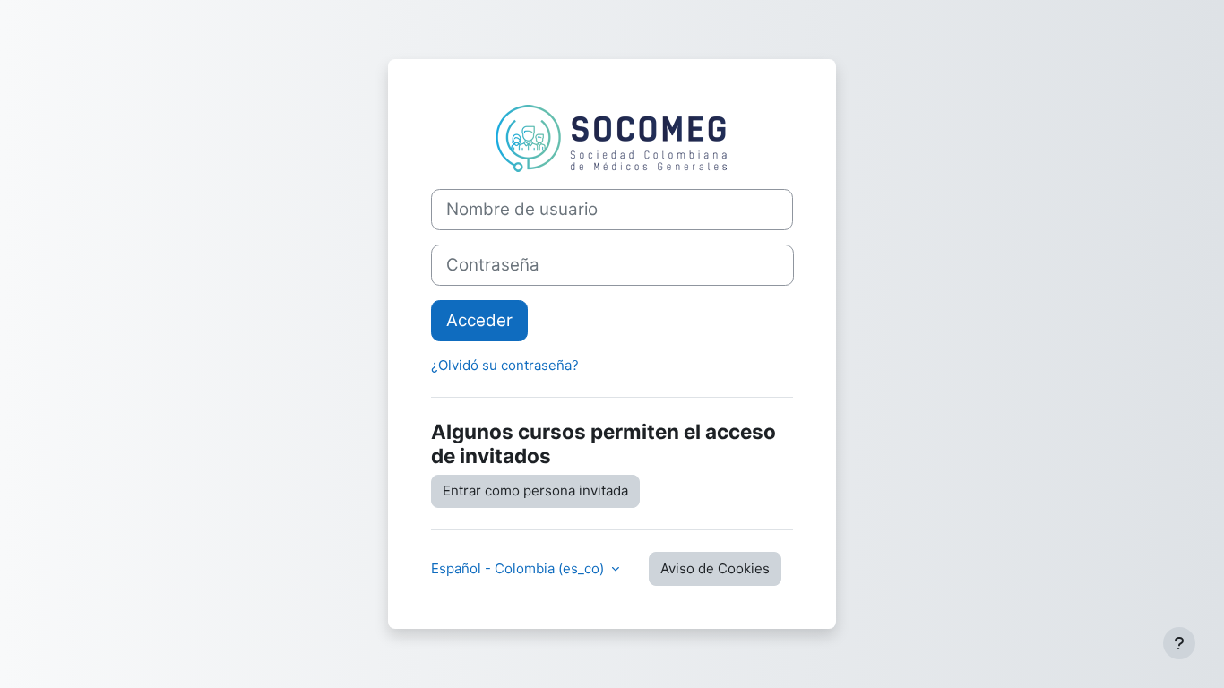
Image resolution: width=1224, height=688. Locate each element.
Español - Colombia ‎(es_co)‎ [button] (519, 568)
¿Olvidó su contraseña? (505, 365)
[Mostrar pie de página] (1179, 643)
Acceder (479, 320)
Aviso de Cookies (715, 568)
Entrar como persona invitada (535, 490)
